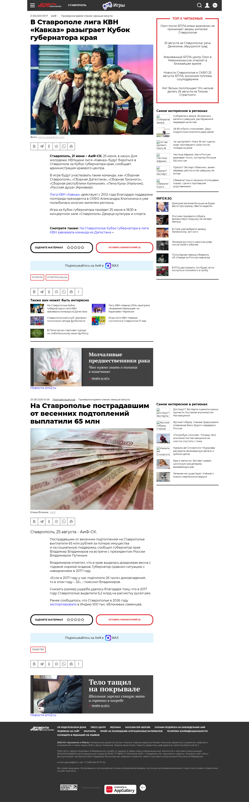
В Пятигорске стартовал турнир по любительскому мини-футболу (68, 332)
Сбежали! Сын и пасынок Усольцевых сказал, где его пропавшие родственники (196, 183)
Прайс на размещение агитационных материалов (131, 731)
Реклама (115, 727)
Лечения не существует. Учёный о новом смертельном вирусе (193, 475)
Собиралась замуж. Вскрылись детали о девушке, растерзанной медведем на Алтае (193, 119)
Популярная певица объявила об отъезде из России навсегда (191, 256)
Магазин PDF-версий (137, 727)
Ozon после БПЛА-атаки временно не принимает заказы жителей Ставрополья (187, 29)
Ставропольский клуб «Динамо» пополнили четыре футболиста (67, 319)
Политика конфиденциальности (187, 731)
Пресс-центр (98, 727)
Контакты (90, 731)
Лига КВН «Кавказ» (65, 194)
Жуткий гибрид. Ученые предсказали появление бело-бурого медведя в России (195, 425)
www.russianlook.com (51, 137)
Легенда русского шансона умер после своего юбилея (192, 243)
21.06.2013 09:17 (39, 15)
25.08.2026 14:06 (39, 399)
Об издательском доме (71, 727)
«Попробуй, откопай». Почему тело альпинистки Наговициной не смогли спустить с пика (194, 438)
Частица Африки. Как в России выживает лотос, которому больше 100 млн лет (194, 157)
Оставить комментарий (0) (125, 247)
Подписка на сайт (68, 731)
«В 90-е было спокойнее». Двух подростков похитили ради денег (193, 130)
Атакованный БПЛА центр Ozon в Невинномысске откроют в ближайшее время (188, 60)
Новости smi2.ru (43, 388)
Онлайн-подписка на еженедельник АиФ (180, 727)
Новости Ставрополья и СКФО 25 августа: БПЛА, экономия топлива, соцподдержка (187, 76)
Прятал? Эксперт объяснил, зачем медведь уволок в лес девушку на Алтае (194, 170)
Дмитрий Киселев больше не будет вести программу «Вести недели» (193, 205)
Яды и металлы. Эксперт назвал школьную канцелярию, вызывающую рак (192, 463)
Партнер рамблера (91, 787)
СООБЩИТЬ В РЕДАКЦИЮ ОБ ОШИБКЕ (78, 735)
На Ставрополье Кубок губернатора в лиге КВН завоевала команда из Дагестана (99, 230)
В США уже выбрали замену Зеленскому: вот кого (189, 230)
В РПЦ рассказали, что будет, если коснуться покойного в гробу (193, 269)
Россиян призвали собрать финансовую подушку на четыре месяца (191, 219)
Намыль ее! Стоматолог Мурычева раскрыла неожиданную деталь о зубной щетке (194, 451)
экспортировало (63, 604)
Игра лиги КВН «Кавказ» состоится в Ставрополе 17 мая (127, 319)
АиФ (53, 512)
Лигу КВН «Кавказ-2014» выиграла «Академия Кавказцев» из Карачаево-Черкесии (129, 308)
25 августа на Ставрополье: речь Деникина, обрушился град (187, 44)
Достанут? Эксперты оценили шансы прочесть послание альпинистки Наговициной (195, 412)
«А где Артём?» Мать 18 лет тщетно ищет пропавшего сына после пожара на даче (194, 144)
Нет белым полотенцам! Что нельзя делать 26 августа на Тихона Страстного (187, 92)
